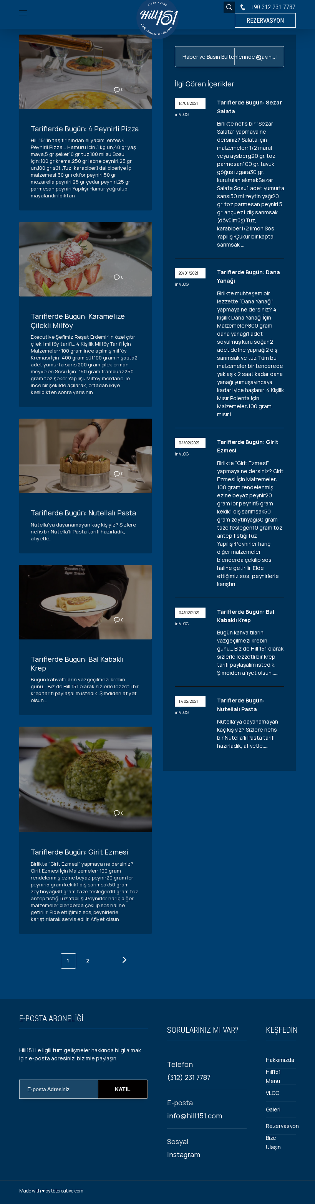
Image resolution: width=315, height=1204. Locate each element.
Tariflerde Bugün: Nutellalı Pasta (83, 512)
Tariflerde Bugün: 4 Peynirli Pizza (85, 128)
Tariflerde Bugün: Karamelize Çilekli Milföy (78, 320)
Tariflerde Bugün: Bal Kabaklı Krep (77, 663)
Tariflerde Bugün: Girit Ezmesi (79, 851)
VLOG (184, 114)
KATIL (123, 1089)
